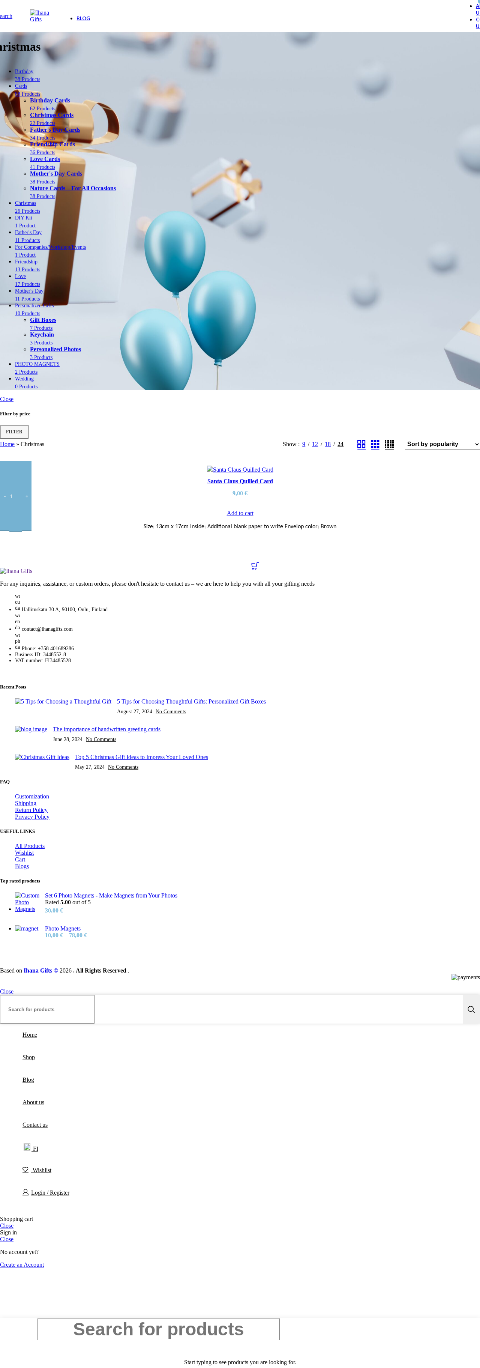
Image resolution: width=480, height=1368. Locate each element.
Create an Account (22, 1264)
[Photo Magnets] (27, 932)
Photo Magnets (63, 928)
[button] (240, 510)
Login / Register (50, 1192)
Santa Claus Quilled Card (240, 481)
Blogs (22, 866)
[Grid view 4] (389, 444)
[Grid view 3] (375, 444)
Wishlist (24, 852)
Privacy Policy (32, 816)
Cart (20, 859)
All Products (30, 846)
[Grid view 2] (361, 444)
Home (7, 444)
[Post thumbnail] (63, 706)
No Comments (171, 711)
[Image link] (16, 571)
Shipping (25, 803)
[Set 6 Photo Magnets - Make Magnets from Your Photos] (27, 903)
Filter (14, 431)
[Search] (471, 1009)
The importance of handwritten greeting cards (106, 729)
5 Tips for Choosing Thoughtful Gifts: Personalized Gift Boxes (191, 701)
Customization (32, 796)
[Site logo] (40, 19)
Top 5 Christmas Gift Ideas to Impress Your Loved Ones (141, 757)
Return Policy (31, 810)
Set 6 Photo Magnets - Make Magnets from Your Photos (111, 895)
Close (7, 399)
